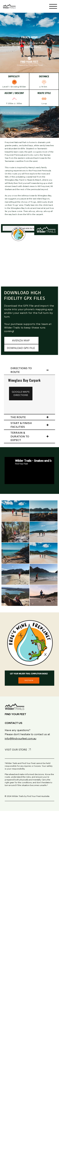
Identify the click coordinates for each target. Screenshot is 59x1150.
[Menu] (53, 6)
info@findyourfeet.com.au (20, 738)
